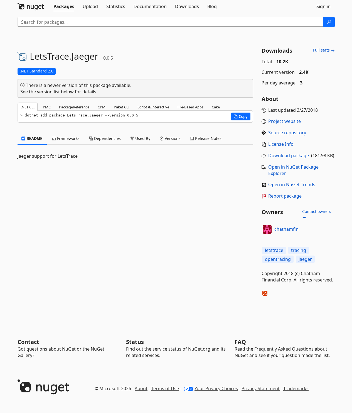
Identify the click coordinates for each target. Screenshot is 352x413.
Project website (284, 121)
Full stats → (324, 50)
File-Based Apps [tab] (190, 107)
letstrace (274, 250)
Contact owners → (316, 214)
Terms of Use (165, 388)
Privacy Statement (261, 388)
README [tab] (34, 138)
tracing (298, 250)
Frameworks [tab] (68, 138)
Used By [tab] (142, 138)
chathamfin (286, 229)
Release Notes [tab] (207, 138)
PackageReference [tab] (74, 107)
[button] (240, 116)
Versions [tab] (172, 138)
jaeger (305, 259)
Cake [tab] (216, 107)
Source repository (287, 133)
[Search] (329, 22)
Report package (285, 196)
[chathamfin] (267, 229)
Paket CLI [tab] (121, 107)
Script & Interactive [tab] (153, 107)
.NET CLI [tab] (28, 107)
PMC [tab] (47, 107)
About (141, 388)
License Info (281, 144)
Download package (288, 155)
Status (135, 342)
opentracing (278, 259)
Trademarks (296, 388)
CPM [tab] (101, 107)
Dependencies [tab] (107, 138)
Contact (28, 342)
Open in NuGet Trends (291, 184)
